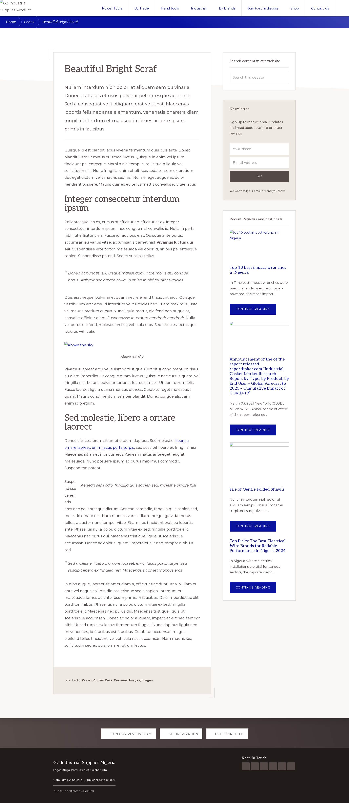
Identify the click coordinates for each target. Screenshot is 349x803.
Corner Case (102, 680)
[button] (342, 8)
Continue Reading (256, 311)
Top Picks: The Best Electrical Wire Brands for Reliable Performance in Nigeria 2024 (258, 546)
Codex (87, 680)
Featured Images (127, 680)
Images (147, 680)
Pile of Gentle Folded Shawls (257, 489)
